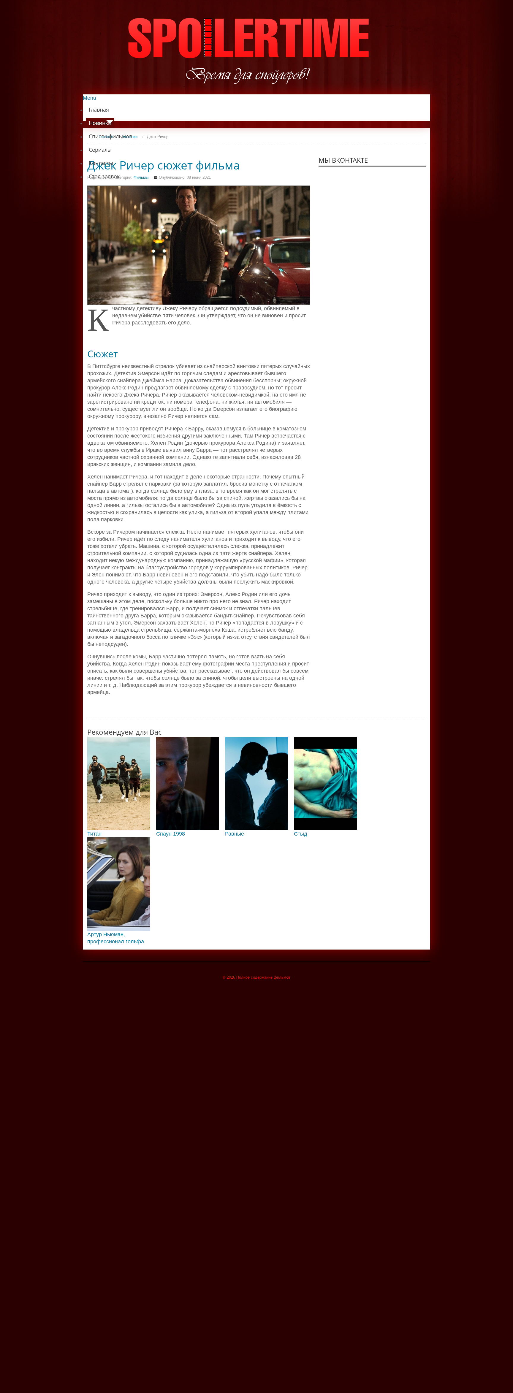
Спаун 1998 (170, 834)
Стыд (300, 834)
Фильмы (141, 177)
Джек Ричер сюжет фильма (163, 165)
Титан (94, 834)
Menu (89, 98)
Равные (234, 834)
